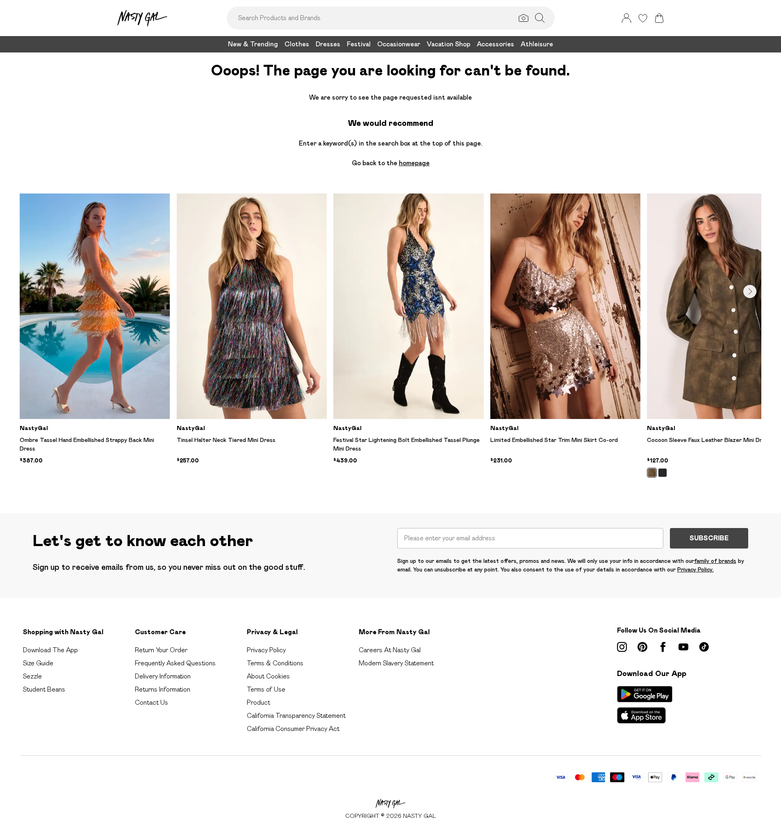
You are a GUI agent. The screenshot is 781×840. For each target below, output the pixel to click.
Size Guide (38, 663)
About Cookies (268, 676)
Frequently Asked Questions (175, 663)
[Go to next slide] (749, 291)
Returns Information (162, 689)
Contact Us (151, 702)
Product (258, 702)
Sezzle (32, 676)
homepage (414, 162)
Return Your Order (161, 650)
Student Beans (44, 689)
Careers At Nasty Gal (390, 650)
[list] (390, 340)
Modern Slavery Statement (396, 663)
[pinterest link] (642, 647)
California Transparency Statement (296, 715)
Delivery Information (163, 676)
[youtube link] (683, 647)
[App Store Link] (644, 705)
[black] (662, 472)
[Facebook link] (663, 647)
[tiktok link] (704, 647)
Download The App (50, 650)
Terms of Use (266, 689)
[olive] (651, 472)
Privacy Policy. (695, 569)
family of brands (715, 561)
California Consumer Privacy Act (293, 728)
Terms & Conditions (275, 663)
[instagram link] (622, 647)
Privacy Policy (266, 650)
